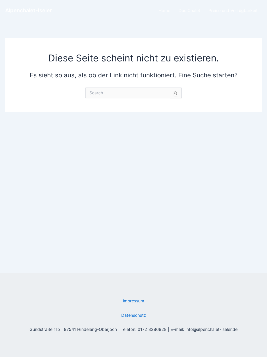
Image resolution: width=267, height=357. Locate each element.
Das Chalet (189, 10)
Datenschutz (133, 315)
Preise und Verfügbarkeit (233, 10)
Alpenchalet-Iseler (28, 10)
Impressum (133, 300)
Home (164, 10)
